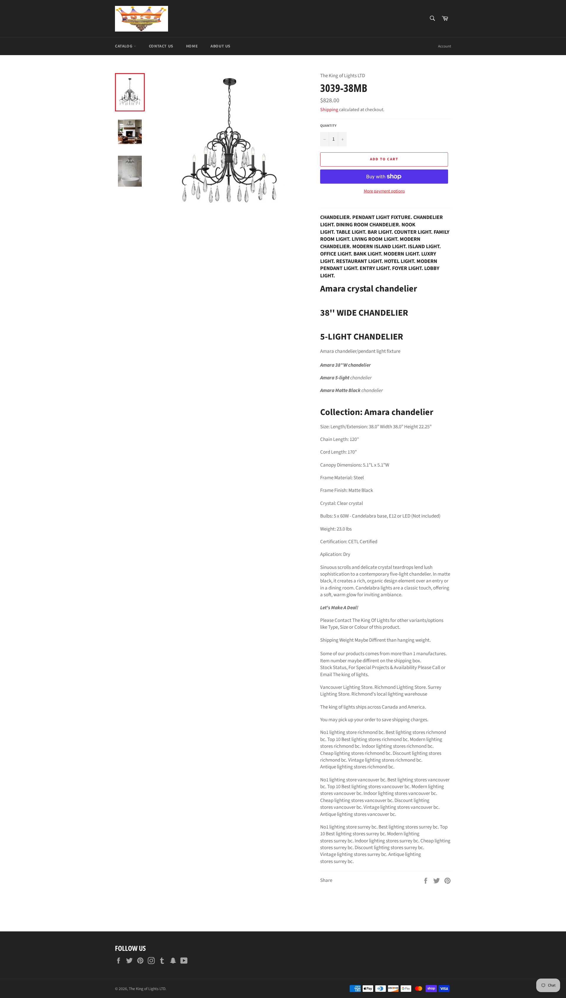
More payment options (384, 191)
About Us (220, 46)
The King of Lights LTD (147, 989)
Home (192, 46)
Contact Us (161, 46)
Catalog (124, 46)
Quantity (328, 125)
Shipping (329, 109)
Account (444, 46)
